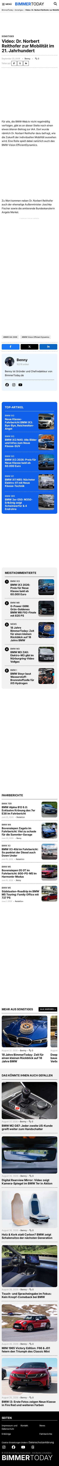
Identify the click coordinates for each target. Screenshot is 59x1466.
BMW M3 (15, 648)
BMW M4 (6, 824)
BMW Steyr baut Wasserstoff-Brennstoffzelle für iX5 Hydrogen (22, 678)
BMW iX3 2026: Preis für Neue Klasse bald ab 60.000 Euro (20, 463)
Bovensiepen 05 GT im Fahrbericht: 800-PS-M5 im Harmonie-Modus (19, 873)
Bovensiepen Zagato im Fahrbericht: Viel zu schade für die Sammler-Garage (19, 831)
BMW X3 (6, 845)
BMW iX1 (9, 476)
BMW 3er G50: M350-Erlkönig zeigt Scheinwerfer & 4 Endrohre (19, 504)
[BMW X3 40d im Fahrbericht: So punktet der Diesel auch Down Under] (49, 852)
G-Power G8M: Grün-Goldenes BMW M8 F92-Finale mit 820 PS (23, 611)
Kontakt (24, 1425)
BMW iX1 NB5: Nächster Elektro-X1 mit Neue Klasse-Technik (20, 483)
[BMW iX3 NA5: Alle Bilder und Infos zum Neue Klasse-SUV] (46, 442)
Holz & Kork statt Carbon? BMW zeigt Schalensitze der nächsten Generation (27, 1236)
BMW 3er (10, 496)
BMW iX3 (9, 415)
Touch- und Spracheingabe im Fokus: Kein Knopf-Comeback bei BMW (27, 1295)
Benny (27, 58)
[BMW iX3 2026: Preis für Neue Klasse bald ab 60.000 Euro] (46, 462)
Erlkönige (6, 1434)
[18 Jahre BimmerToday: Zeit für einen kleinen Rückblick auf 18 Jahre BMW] (46, 630)
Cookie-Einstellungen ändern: (15, 1442)
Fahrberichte (45, 1434)
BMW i (13, 670)
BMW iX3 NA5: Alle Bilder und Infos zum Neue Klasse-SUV (21, 443)
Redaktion (21, 817)
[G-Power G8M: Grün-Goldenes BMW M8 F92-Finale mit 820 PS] (46, 609)
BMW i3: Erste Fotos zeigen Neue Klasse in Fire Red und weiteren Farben (29, 1403)
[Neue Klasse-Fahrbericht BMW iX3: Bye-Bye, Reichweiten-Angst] (46, 421)
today (29, 4)
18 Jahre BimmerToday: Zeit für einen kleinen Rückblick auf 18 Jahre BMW (22, 634)
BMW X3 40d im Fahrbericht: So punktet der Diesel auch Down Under (20, 852)
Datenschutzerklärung (41, 1442)
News (13, 624)
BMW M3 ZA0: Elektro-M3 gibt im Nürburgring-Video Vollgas (22, 657)
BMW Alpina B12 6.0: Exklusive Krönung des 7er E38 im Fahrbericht (18, 810)
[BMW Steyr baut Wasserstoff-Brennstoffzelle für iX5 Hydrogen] (46, 676)
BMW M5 (6, 866)
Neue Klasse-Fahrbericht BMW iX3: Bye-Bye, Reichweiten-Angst (19, 424)
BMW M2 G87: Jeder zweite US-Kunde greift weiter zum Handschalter (27, 1127)
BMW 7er (7, 803)
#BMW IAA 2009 (10, 337)
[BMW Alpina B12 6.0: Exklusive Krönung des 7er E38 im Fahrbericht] (49, 809)
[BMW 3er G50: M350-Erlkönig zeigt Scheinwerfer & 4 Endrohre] (46, 502)
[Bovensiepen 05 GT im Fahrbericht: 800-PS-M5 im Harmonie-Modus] (49, 873)
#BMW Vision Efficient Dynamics (35, 337)
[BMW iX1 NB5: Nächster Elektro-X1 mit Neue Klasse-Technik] (46, 482)
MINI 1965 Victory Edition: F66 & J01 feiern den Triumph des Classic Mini (26, 1349)
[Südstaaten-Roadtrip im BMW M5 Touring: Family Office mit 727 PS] (49, 894)
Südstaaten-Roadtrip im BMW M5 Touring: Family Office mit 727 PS (20, 894)
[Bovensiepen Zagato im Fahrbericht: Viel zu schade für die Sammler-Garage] (49, 831)
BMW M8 (15, 602)
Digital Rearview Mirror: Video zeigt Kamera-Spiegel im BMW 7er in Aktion (27, 1181)
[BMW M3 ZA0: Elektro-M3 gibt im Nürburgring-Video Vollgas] (46, 655)
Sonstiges (19, 10)
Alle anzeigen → (48, 1009)
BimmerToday (7, 10)
